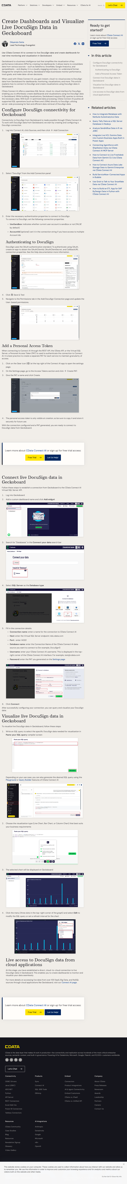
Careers (98, 1105)
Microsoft (39, 1138)
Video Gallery (10, 1150)
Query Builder (25, 780)
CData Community (13, 1127)
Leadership (99, 1097)
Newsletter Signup (12, 1142)
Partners (98, 1101)
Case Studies (10, 1130)
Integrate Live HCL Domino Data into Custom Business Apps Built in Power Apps (108, 138)
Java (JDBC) (10, 1085)
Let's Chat (112, 5)
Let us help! (52, 457)
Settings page (59, 659)
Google (38, 1134)
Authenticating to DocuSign (107, 69)
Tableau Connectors (13, 1113)
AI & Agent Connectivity (74, 1089)
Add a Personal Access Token (108, 73)
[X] (11, 1060)
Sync (37, 1081)
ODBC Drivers (10, 1081)
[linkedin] (7, 1060)
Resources (9, 1138)
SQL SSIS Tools (41, 1089)
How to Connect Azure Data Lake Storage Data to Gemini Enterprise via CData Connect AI (108, 167)
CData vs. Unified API (73, 1101)
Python (8, 1093)
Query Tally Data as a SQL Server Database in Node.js (107, 122)
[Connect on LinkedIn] (83, 43)
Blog (7, 1134)
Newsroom (99, 1089)
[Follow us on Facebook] (75, 43)
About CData (100, 1081)
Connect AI (39, 1085)
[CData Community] (20, 1060)
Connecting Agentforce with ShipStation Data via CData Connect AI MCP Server (105, 148)
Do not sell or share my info (112, 1177)
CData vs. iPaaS (71, 1097)
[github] (16, 1060)
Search (100, 5)
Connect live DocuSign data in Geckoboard (106, 79)
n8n (36, 1142)
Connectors (69, 1081)
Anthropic (39, 1127)
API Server (9, 1097)
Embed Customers (72, 1093)
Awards (97, 1093)
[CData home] (8, 5)
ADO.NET (9, 1089)
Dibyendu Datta (17, 42)
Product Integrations (73, 1085)
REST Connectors (12, 1101)
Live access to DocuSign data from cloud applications (108, 93)
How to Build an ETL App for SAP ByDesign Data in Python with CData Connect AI (107, 191)
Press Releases (100, 1085)
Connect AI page (69, 982)
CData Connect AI (36, 450)
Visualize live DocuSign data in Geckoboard (106, 86)
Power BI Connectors (13, 1109)
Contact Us (99, 1109)
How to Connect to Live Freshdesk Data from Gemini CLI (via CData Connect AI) (108, 158)
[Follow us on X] (79, 43)
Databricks (39, 1130)
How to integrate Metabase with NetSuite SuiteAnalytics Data (107, 115)
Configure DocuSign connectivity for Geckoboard (108, 64)
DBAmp (38, 1093)
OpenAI (38, 1146)
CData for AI (85, 5)
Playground (11, 780)
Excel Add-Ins (10, 1105)
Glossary (8, 1146)
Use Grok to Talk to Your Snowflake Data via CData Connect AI (108, 183)
